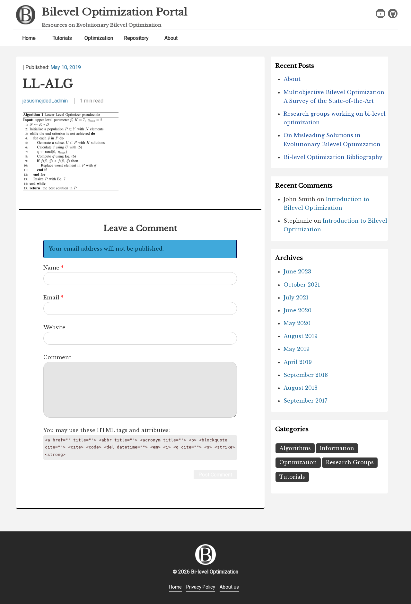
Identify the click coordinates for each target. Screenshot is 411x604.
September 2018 (306, 375)
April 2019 (298, 362)
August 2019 (301, 336)
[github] (393, 13)
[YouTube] (380, 13)
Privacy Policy (200, 587)
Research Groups (350, 462)
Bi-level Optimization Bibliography (333, 157)
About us (229, 587)
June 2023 (297, 271)
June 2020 (297, 310)
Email (51, 297)
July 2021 (296, 297)
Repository (136, 38)
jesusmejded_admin (45, 101)
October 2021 (302, 284)
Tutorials (62, 38)
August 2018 (301, 388)
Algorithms (295, 448)
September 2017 (305, 400)
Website (54, 327)
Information (337, 448)
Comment (57, 357)
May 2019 (297, 349)
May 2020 (297, 323)
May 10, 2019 (65, 67)
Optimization (98, 38)
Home (29, 38)
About (171, 38)
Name (51, 267)
